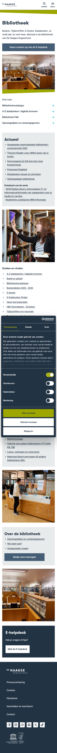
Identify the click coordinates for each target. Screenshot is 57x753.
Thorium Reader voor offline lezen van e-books (28, 155)
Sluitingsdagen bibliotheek (21, 179)
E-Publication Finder (17, 297)
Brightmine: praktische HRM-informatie (26, 200)
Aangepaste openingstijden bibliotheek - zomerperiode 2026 (28, 147)
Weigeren (28, 431)
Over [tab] (46, 327)
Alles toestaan (28, 413)
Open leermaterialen (17, 302)
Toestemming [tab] (10, 327)
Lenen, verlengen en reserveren (23, 452)
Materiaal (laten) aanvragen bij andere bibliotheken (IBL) (26, 459)
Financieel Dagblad (17, 169)
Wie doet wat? (14, 544)
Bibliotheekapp (15, 439)
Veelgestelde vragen (17, 548)
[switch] (50, 383)
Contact (11, 714)
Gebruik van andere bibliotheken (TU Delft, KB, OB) (29, 446)
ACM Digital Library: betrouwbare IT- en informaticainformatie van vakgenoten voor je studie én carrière (28, 193)
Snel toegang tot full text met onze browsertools (25, 163)
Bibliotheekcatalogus (17, 283)
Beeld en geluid (14, 278)
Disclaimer (12, 698)
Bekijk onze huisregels (24, 557)
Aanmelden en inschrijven (20, 706)
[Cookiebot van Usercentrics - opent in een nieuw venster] (42, 319)
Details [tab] (28, 327)
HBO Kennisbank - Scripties (21, 307)
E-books (11, 293)
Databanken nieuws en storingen (24, 174)
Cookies (11, 690)
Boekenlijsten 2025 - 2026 (20, 288)
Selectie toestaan (28, 422)
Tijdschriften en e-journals (20, 311)
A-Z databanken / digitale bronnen (24, 274)
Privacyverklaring (16, 682)
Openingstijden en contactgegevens (26, 539)
